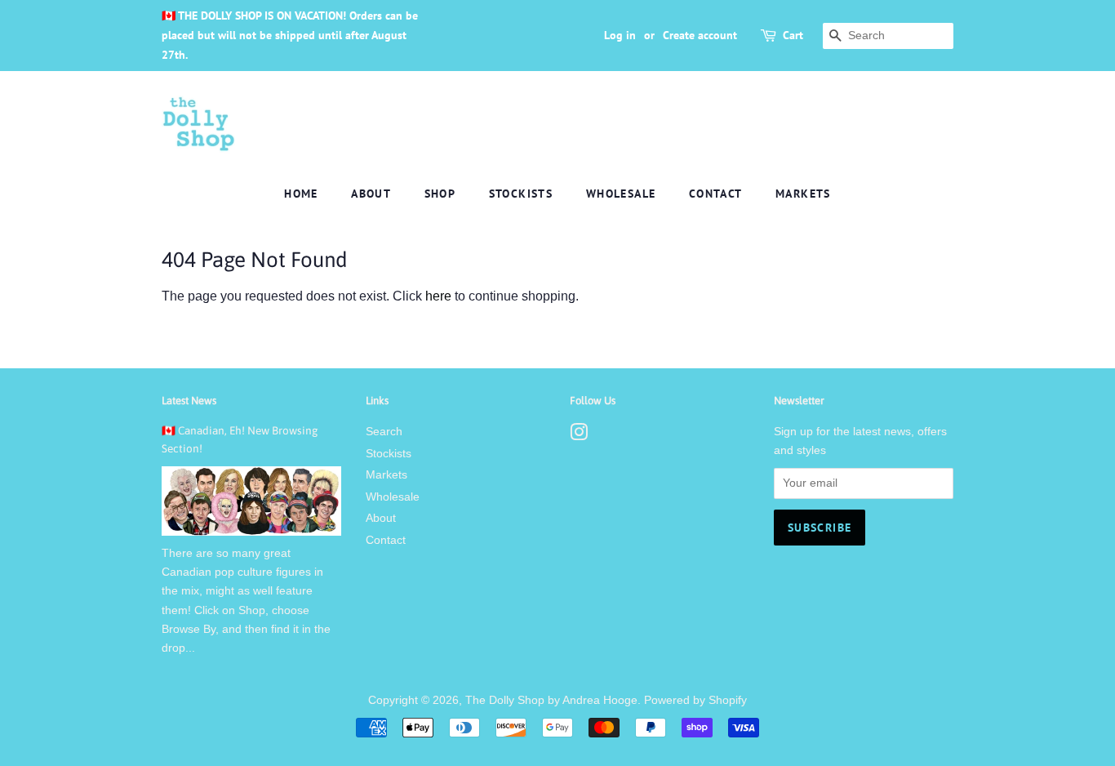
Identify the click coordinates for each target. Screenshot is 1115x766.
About (371, 193)
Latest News (189, 400)
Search (384, 431)
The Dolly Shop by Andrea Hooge (551, 700)
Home (301, 193)
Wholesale (621, 193)
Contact (716, 193)
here (438, 296)
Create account (700, 35)
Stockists (521, 193)
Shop (440, 193)
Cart (793, 35)
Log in (620, 35)
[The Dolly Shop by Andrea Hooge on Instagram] (579, 436)
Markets (803, 193)
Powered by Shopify (695, 700)
